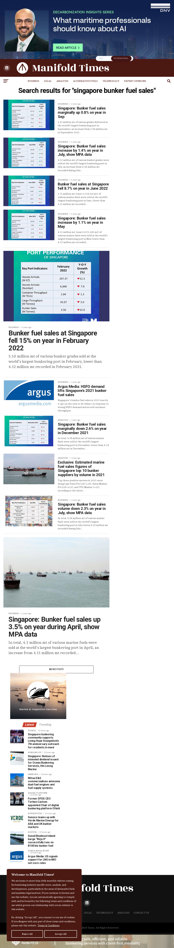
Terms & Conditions (48, 925)
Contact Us (141, 912)
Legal (48, 81)
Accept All (61, 934)
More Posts (56, 669)
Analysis (62, 81)
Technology (110, 81)
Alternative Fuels (85, 81)
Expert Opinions (135, 81)
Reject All (27, 934)
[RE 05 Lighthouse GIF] (38, 718)
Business (33, 81)
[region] (44, 905)
